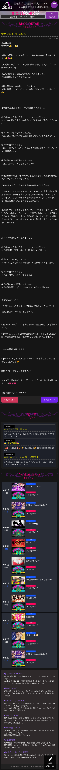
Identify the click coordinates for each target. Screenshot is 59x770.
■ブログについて (11, 715)
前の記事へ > (49, 400)
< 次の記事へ (9, 400)
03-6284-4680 (25, 13)
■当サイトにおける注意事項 (16, 752)
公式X (52, 17)
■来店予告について (12, 728)
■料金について (10, 688)
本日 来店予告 (50, 764)
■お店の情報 (9, 740)
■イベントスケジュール (14, 701)
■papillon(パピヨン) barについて (17, 673)
